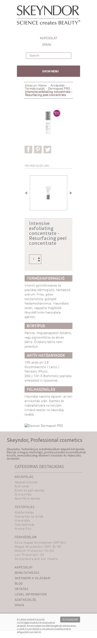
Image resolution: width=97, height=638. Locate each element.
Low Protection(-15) (29, 554)
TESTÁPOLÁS (24, 507)
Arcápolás (58, 85)
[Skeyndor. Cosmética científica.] (48, 17)
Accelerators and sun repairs (36, 559)
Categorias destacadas (39, 467)
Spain (47, 44)
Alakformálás (24, 512)
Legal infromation (31, 594)
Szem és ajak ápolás (29, 490)
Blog (19, 583)
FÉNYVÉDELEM (26, 537)
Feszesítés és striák (29, 516)
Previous (27, 193)
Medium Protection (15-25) (34, 550)
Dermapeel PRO (59, 88)
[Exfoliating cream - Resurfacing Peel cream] (48, 192)
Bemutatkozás (27, 572)
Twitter (48, 150)
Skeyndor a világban (32, 578)
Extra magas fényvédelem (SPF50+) (40, 542)
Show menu (50, 71)
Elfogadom (70, 619)
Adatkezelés (25, 600)
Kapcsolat (24, 567)
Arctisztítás (23, 494)
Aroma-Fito (23, 528)
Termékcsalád (35, 88)
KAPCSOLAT (48, 38)
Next (70, 193)
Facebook (29, 150)
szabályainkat (62, 629)
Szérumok (22, 486)
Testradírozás (25, 524)
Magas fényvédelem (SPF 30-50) (38, 546)
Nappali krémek (26, 482)
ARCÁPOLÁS (24, 477)
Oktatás (21, 589)
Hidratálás (22, 520)
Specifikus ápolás (27, 498)
